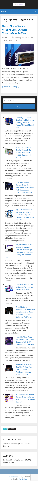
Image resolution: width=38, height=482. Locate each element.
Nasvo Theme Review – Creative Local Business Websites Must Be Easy (14, 30)
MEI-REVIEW (12, 477)
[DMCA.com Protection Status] (9, 430)
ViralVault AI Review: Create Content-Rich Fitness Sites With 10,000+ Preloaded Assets (24, 152)
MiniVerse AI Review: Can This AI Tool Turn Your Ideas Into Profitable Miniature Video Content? (24, 369)
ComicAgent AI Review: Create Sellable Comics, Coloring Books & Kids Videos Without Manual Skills (25, 123)
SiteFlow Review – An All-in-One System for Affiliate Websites (24, 287)
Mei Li (6, 37)
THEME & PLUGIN (10, 40)
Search (19, 107)
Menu (3, 11)
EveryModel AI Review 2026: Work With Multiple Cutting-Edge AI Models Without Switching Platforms (25, 312)
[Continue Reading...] (10, 87)
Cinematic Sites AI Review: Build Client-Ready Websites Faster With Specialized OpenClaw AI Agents (25, 187)
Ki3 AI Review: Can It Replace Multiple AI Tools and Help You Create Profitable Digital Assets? (25, 215)
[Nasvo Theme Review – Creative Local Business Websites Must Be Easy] (19, 55)
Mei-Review (23, 479)
